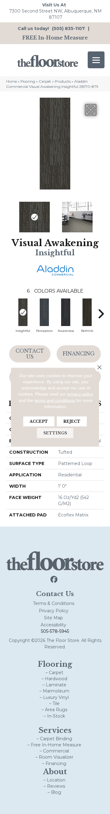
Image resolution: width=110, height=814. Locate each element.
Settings (55, 433)
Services (55, 730)
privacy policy (80, 394)
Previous (9, 214)
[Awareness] (65, 312)
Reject (71, 421)
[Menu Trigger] (96, 59)
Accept (39, 421)
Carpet (45, 81)
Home (11, 81)
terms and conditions (55, 400)
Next (101, 214)
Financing (79, 354)
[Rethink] (87, 312)
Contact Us (30, 354)
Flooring (27, 81)
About (55, 771)
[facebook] (54, 579)
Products (63, 81)
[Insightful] (23, 312)
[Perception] (44, 312)
